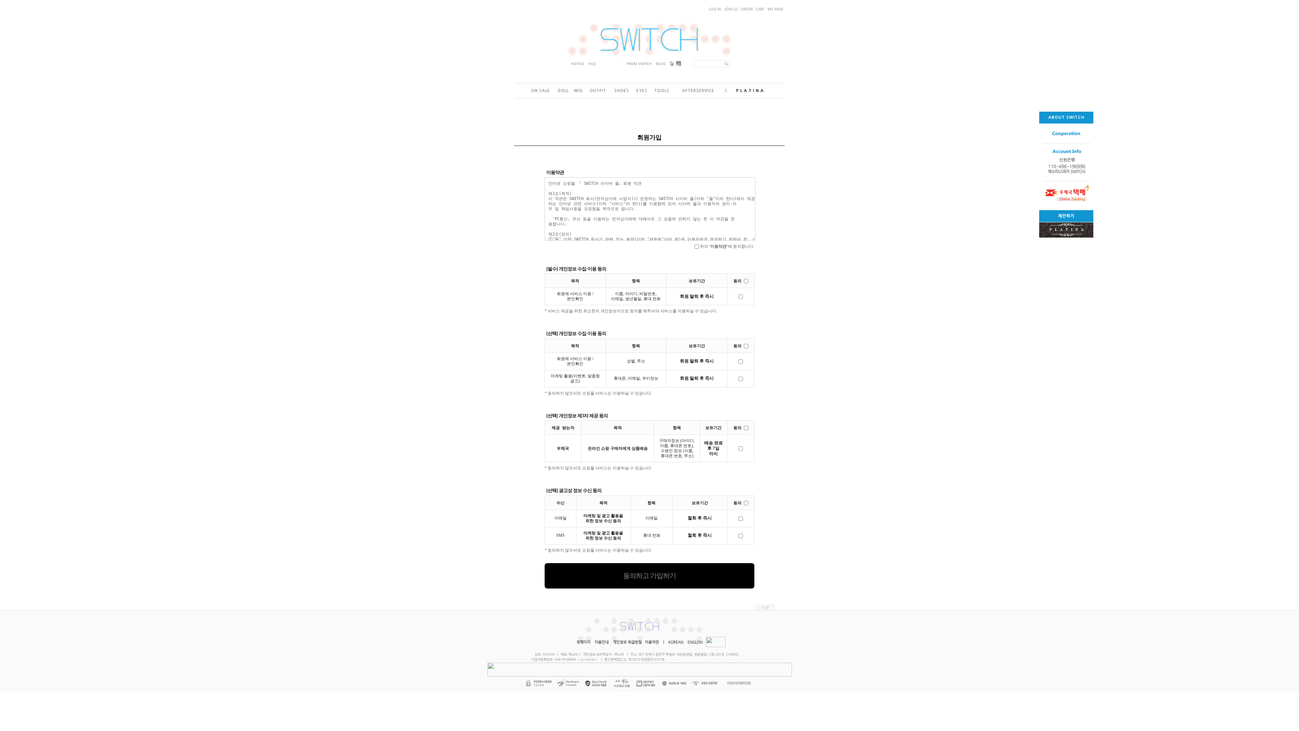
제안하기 (1066, 216)
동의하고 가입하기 (649, 575)
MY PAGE (775, 9)
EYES (641, 91)
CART (760, 9)
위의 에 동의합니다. (726, 246)
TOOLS (661, 91)
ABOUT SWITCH (1066, 117)
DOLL (563, 91)
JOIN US (731, 9)
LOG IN (715, 9)
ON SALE (540, 91)
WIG (578, 91)
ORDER (746, 9)
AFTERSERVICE (698, 91)
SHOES (621, 91)
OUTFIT (598, 91)
